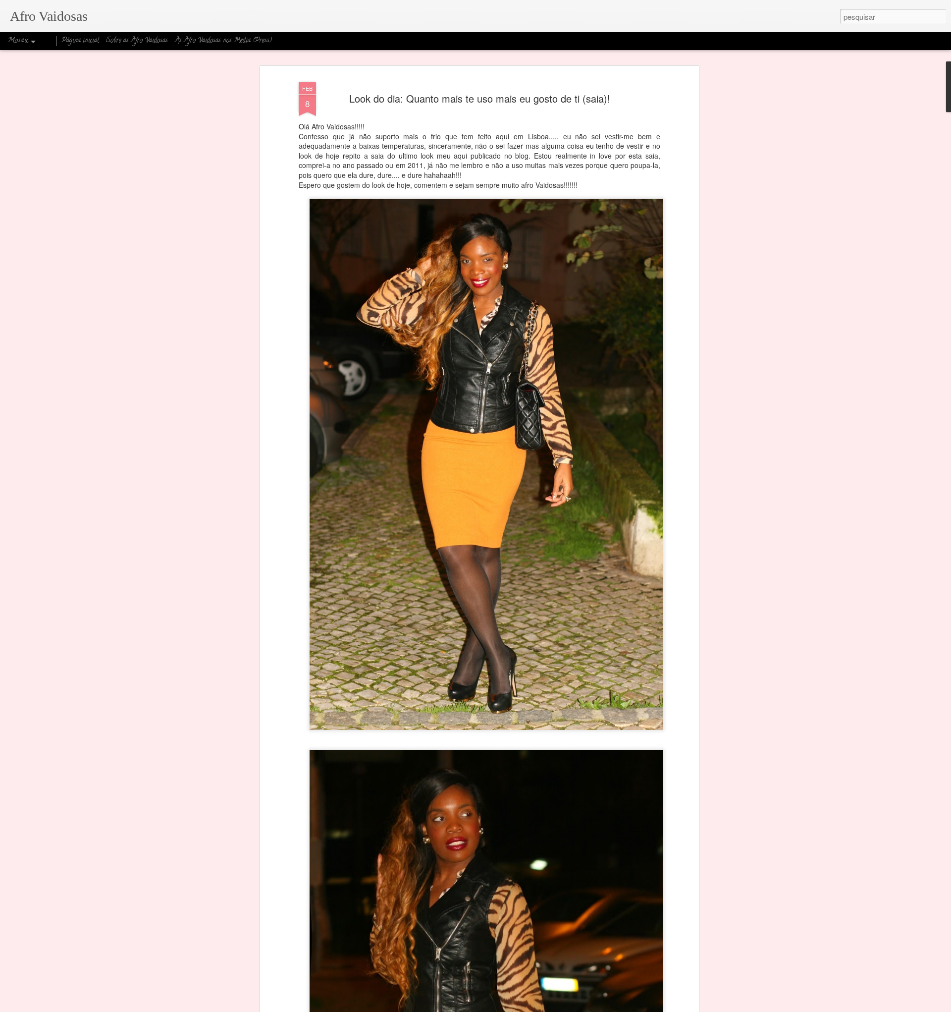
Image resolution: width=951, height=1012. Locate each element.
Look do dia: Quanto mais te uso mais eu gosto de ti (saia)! (479, 98)
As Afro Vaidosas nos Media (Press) (223, 41)
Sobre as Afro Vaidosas (137, 41)
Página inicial (80, 41)
